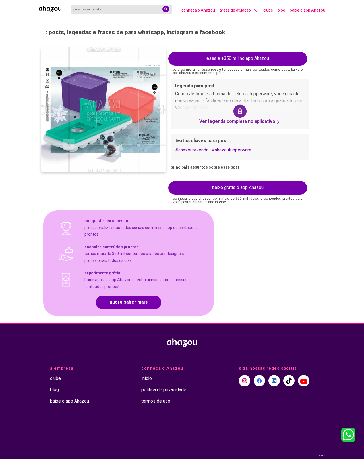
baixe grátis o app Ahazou (238, 187)
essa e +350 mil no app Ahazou (237, 58)
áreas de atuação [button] (235, 10)
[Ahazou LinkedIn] (274, 380)
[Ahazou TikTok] (289, 380)
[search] (165, 9)
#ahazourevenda (191, 150)
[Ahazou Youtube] (303, 380)
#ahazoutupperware (231, 150)
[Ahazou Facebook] (259, 380)
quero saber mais (128, 302)
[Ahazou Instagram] (244, 380)
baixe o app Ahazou (307, 10)
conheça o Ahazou (198, 10)
